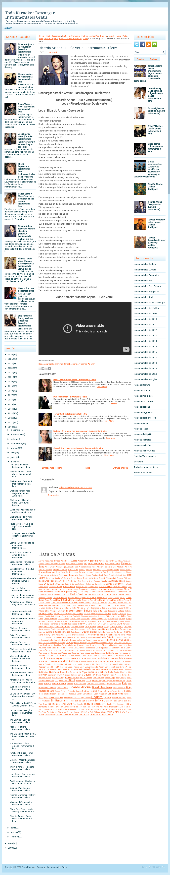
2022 (10, 372)
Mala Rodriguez (85, 658)
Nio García (70, 672)
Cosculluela (122, 592)
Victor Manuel (58, 709)
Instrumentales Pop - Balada (94, 36)
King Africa (50, 637)
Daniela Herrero (60, 597)
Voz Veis (42, 712)
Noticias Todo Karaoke (145, 456)
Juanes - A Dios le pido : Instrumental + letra (21, 612)
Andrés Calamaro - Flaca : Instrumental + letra (22, 673)
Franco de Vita (104, 613)
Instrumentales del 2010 (145, 319)
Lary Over (118, 643)
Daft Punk (92, 595)
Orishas (66, 675)
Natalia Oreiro (56, 669)
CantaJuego (43, 587)
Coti (129, 591)
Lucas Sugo (86, 655)
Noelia (110, 672)
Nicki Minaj (43, 672)
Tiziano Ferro (54, 707)
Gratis (64, 36)
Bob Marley (68, 581)
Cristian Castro (46, 594)
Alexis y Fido (102, 567)
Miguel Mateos (73, 667)
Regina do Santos (114, 684)
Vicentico (47, 709)
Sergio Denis (86, 697)
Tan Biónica (53, 704)
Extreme (128, 611)
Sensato (67, 697)
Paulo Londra (86, 678)
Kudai (64, 637)
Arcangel (121, 572)
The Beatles (97, 704)
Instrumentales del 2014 (145, 341)
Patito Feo (126, 675)
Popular (140, 59)
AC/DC (41, 561)
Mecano (113, 664)
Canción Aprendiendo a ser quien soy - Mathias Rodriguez (156, 242)
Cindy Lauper (78, 592)
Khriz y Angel (126, 635)
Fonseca (93, 614)
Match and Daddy (75, 664)
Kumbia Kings (87, 637)
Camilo (117, 583)
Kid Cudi (42, 637)
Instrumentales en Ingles (145, 379)
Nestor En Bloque (124, 669)
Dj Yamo (46, 603)
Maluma (105, 658)
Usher (122, 707)
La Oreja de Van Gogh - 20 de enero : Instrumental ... (22, 696)
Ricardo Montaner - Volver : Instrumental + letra (23, 796)
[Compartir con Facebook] (49, 368)
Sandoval (72, 694)
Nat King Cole (44, 669)
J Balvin (81, 624)
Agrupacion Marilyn (107, 561)
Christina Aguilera (63, 591)
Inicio (8, 28)
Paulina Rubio (72, 677)
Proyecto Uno (110, 681)
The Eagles (108, 704)
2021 (10, 377)
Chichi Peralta (103, 589)
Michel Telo (62, 667)
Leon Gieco (102, 645)
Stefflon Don (122, 701)
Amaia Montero (60, 569)
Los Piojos (62, 653)
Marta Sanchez (45, 664)
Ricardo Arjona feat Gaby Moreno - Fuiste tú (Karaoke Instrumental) (26, 231)
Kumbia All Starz (74, 637)
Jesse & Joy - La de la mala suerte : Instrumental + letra (78, 448)
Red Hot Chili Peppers (96, 684)
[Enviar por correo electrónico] (40, 368)
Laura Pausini (77, 645)
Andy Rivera (60, 572)
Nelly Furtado (102, 669)
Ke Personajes (95, 634)
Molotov (101, 667)
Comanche (113, 592)
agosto (14, 448)
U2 (118, 707)
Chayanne (83, 589)
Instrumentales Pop (143, 280)
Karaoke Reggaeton (143, 412)
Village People (81, 709)
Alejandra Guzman (74, 563)
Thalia (87, 703)
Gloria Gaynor (63, 619)
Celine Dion (67, 589)
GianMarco (85, 616)
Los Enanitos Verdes (83, 650)
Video (85, 38)
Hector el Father (118, 621)
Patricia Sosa (45, 678)
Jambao (106, 624)
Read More (102, 386)
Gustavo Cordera (80, 621)
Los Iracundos (108, 650)
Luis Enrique (114, 655)
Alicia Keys (112, 567)
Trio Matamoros (102, 707)
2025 (10, 359)
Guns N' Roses (53, 621)
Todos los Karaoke (143, 472)
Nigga (63, 672)
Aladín (41, 564)
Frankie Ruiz (50, 616)
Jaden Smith (97, 624)
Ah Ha (118, 561)
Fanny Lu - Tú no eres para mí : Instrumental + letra (22, 596)
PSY (93, 675)
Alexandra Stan (72, 567)
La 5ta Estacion (107, 637)
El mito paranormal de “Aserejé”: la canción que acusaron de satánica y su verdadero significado (148, 169)
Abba (47, 561)
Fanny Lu (58, 613)
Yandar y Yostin (55, 714)
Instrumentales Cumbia (145, 269)
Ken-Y (104, 635)
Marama (58, 661)
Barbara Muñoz (70, 578)
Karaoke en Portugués (144, 450)
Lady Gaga (71, 642)
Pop (41, 38)
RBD (41, 683)
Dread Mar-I (112, 603)
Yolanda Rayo (84, 714)
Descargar (56, 36)
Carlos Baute (69, 586)
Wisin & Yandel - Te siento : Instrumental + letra (22, 768)
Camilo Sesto (126, 584)
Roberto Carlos (75, 691)
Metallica (120, 664)
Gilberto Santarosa (113, 616)
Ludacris (104, 655)
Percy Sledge (121, 678)
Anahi (116, 569)
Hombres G (55, 624)
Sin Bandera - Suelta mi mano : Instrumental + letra (21, 484)
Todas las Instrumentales (70, 38)
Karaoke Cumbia (142, 390)
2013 (10, 413)
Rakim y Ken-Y (59, 683)
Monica (107, 667)
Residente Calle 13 (47, 687)
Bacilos (95, 575)
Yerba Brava (73, 714)
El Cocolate (106, 605)
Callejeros (90, 584)
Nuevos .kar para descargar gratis (26, 289)
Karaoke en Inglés (142, 439)
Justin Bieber (89, 631)
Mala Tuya (96, 658)
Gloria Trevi (75, 619)
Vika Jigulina (70, 709)
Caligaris (81, 584)
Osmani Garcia (77, 675)
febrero (14, 836)
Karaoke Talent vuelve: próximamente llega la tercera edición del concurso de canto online (148, 73)
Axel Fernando (71, 575)
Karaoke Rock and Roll (145, 418)
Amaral (82, 570)
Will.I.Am (85, 712)
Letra (119, 36)
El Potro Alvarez (76, 608)
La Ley (79, 640)
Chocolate (49, 592)
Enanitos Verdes (74, 611)
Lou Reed (70, 655)
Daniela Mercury (75, 598)
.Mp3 (48, 36)
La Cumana (43, 640)
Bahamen (50, 578)
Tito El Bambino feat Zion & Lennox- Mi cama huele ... (23, 736)
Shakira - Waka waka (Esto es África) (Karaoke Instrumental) (26, 262)
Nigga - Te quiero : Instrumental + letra (20, 728)
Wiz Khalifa (126, 712)
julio (13, 452)
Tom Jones (64, 707)
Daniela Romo (89, 597)
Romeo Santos (105, 691)
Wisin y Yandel (114, 712)
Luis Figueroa (125, 655)
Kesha (111, 634)
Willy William (95, 712)
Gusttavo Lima (94, 621)
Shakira (97, 697)
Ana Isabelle (107, 570)
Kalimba (101, 632)
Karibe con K (119, 632)
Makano (74, 658)
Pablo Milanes (115, 675)
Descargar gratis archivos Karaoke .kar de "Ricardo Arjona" (67, 364)
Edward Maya (76, 605)
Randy (70, 684)
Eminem (61, 611)
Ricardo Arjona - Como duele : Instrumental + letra (21, 474)
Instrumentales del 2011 (145, 324)
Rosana (127, 691)
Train (92, 707)
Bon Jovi (77, 581)
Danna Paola (102, 598)
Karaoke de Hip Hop (143, 434)
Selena (45, 697)
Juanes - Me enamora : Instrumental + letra (20, 688)
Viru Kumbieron (124, 709)
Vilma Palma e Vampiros (99, 709)
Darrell (122, 598)
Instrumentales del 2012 (145, 330)
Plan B (88, 681)
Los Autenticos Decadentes (84, 648)
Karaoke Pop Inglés (143, 396)
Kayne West (60, 635)
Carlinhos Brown (55, 587)
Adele (74, 561)
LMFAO (96, 637)
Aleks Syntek (50, 567)
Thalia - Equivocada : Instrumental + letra (25, 168)
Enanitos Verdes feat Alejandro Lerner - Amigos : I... (20, 493)
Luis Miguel (56, 658)
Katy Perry (50, 635)
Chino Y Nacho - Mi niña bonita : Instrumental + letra (25, 78)
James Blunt (116, 624)
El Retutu (103, 608)
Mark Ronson (116, 661)
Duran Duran (123, 603)
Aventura (45, 575)
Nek (93, 669)
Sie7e (108, 697)
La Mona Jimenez (90, 640)
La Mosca (102, 640)
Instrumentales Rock (144, 297)
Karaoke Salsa (141, 423)
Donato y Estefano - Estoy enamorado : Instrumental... (22, 621)
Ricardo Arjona (51, 38)
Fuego (58, 616)
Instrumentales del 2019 (145, 368)
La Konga (71, 640)
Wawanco (62, 712)
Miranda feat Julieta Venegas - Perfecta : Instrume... (20, 658)
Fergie (71, 614)
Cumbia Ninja (59, 595)
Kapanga (109, 632)
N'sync (123, 667)
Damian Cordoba (124, 595)
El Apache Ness (88, 605)
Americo (89, 570)
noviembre (16, 434)
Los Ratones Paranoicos (79, 653)
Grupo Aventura (97, 619)
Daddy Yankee (78, 594)
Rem (129, 684)
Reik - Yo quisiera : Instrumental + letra (20, 636)
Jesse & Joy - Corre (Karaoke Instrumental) (25, 136)
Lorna (125, 645)
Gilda (123, 616)
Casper (48, 589)
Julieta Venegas (62, 632)
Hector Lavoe (107, 621)
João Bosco (91, 629)
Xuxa (47, 714)
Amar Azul (73, 569)
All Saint (128, 567)
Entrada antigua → (121, 468)
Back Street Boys (106, 575)
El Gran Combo (45, 608)
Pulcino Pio (120, 681)
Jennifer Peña (77, 626)
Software (99, 700)
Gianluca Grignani (97, 616)
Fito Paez (78, 613)
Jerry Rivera (90, 626)
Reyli (66, 688)
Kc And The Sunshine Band (76, 635)
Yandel (65, 714)
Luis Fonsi (44, 658)
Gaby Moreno (67, 616)
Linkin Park (112, 645)
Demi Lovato (75, 600)
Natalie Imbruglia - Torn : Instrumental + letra (21, 754)
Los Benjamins (102, 648)
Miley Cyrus (85, 667)
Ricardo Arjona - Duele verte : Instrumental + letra (21, 818)
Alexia (94, 567)
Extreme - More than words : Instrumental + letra (22, 761)
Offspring (123, 672)
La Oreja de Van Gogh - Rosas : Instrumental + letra (21, 713)
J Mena (89, 624)
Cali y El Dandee (71, 584)
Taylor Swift (66, 704)
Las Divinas (126, 643)
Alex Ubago (61, 567)
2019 (10, 386)
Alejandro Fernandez (94, 563)
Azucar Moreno (85, 575)
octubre (14, 439)
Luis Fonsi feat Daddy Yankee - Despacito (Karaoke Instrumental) (25, 320)
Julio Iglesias (76, 632)
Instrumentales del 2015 (145, 346)
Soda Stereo (88, 700)
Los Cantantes (55, 650)
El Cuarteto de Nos (118, 605)
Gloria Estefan (50, 619)
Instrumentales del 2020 (145, 374)
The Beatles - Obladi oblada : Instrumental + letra (22, 746)
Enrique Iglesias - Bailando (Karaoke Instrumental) (156, 111)
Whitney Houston (73, 712)
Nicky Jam (54, 672)
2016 (10, 399)
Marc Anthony (70, 661)
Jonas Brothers (51, 629)
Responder (53, 495)
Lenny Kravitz (90, 645)
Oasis (116, 672)
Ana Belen (97, 570)
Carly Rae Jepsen (120, 587)
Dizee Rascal (124, 600)
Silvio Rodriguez (119, 697)
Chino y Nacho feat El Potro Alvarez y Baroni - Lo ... (23, 704)
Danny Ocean (113, 598)
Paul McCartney (58, 678)
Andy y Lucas (72, 572)
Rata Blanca (80, 684)
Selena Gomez (56, 697)
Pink (56, 681)
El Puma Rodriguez (91, 608)
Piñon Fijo (80, 681)
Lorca (120, 645)
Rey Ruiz (60, 688)
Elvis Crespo (51, 611)
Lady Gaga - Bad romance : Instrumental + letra (23, 775)
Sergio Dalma (75, 697)
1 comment (51, 52)
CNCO (46, 584)
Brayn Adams (94, 581)
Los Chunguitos (68, 650)
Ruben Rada (56, 694)
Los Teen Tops (52, 655)
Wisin (103, 712)
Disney (115, 600)
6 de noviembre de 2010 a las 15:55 (75, 487)
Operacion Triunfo (55, 675)
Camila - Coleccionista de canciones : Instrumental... (22, 545)
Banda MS (59, 578)
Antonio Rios (101, 572)
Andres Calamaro (47, 572)
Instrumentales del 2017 (145, 357)
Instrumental (74, 36)
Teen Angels (78, 704)
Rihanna (50, 691)
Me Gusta (104, 664)
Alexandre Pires (85, 567)
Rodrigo (85, 691)
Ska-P (68, 701)
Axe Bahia (59, 575)
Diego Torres (105, 600)
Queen (128, 681)
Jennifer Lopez (62, 626)
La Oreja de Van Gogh (118, 640)
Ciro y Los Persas (91, 592)
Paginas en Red (159, 867)
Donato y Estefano (69, 603)
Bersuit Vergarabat (107, 578)
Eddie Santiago (53, 605)
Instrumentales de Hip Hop (147, 308)
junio (13, 457)
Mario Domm (104, 661)
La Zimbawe (60, 643)
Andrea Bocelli (125, 570)
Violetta (114, 709)
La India (63, 640)
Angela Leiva (85, 572)
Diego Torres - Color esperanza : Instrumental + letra (26, 108)
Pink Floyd (63, 681)
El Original (56, 608)
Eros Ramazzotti (110, 611)
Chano (75, 589)
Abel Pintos (54, 561)
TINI (129, 700)
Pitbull (71, 680)
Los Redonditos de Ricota (102, 653)
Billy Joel (127, 578)
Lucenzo (96, 655)
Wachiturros (52, 712)
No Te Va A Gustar (85, 672)
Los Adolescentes (65, 648)
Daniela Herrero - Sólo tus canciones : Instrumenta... (22, 571)
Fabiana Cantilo (46, 613)
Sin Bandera (58, 700)
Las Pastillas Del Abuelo (60, 645)
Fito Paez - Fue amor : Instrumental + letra (20, 465)
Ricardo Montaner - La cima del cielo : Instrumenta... (20, 555)
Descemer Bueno (88, 600)
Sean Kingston (100, 694)
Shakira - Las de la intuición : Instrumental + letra (23, 650)
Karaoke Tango (141, 429)
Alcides (61, 563)
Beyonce (120, 578)
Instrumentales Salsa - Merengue (149, 302)
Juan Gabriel (103, 629)
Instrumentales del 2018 (145, 363)
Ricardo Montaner (102, 687)
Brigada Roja (105, 581)
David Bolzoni (50, 600)
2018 (10, 390)
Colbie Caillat (103, 592)
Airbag (124, 561)
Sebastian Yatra (115, 693)
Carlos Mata (93, 587)
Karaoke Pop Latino (143, 401)
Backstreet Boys (119, 575)
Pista (125, 36)
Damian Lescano (45, 598)
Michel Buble (52, 667)
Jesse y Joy (103, 626)
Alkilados (121, 567)
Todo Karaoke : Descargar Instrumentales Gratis (30, 15)
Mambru (115, 658)
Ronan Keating (118, 691)
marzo (14, 832)
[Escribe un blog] (43, 368)
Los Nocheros (121, 650)
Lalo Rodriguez (93, 643)
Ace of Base (65, 561)
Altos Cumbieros (45, 570)
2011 (10, 422)
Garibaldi (76, 616)
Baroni (79, 578)
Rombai (93, 691)
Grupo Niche (109, 619)
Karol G (42, 634)
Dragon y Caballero (99, 603)
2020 (10, 381)
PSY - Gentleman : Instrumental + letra (70, 397)
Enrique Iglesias (93, 610)
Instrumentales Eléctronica (146, 275)
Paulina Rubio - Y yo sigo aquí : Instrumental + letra (21, 526)
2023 (10, 368)
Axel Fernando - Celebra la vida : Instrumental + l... (22, 782)
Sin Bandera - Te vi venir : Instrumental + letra (21, 518)
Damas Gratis (110, 594)
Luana (77, 655)
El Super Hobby (123, 608)
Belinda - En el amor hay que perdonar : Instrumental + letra (80, 431)
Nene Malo (113, 669)
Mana (122, 658)
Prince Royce (98, 680)
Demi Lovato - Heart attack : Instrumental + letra (74, 379)
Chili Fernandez (116, 589)
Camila (109, 584)
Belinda (94, 578)
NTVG (128, 667)
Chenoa (92, 589)
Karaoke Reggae (142, 407)
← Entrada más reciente (51, 468)
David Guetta (62, 600)
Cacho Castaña (57, 584)
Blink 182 (59, 581)
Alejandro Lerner (112, 563)
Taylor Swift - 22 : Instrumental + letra (70, 414)
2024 (10, 363)
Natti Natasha (85, 669)
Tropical (113, 706)
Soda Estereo (76, 701)
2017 (10, 395)
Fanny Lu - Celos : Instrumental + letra (20, 589)
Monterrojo (115, 667)
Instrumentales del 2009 (145, 313)
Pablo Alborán (102, 675)
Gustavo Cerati (67, 621)
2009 (10, 843)
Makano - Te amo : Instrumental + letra (20, 643)
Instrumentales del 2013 (145, 335)
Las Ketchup (44, 645)
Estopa (121, 611)
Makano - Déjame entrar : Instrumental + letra (22, 803)
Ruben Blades (44, 694)
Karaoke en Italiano (143, 445)
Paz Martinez (98, 678)
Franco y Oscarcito (119, 614)
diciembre (15, 430)
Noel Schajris (101, 672)
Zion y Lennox (106, 714)
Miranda (94, 667)
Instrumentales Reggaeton (146, 291)
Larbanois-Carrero (106, 643)
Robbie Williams (61, 691)
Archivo (153, 59)
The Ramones (118, 704)
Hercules (45, 624)
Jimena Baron (116, 626)
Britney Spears (118, 581)
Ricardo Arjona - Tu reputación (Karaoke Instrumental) (26, 48)
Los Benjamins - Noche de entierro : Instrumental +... (22, 536)
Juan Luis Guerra (118, 629)
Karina (128, 632)
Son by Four (111, 701)
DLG (67, 595)
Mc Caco (95, 664)
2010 (10, 427)
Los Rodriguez (121, 653)
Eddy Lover (65, 605)
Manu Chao (48, 661)
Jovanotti (83, 629)
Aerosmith (82, 561)
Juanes (49, 631)
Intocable (64, 624)
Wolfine (41, 714)
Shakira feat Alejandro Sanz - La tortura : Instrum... (20, 502)
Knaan (58, 637)
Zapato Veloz (95, 714)
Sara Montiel (88, 694)
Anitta (93, 572)
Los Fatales (97, 650)
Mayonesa (87, 664)
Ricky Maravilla (119, 688)
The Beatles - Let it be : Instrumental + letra (20, 721)
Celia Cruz (57, 589)
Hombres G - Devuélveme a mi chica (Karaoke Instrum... (23, 581)
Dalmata (99, 595)
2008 (10, 848)
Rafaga (47, 683)
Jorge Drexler (63, 629)
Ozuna (87, 674)
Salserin (65, 694)
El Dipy (128, 605)
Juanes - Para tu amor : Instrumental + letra (20, 789)
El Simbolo (112, 608)
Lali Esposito (81, 643)
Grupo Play (120, 619)
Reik (124, 683)
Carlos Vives (105, 586)
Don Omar (56, 602)
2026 (10, 354)
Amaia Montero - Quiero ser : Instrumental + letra (22, 681)
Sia (105, 697)
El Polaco (65, 608)
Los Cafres (43, 650)
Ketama (117, 635)
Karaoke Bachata (142, 385)
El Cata (98, 605)
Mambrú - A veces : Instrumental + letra (20, 666)
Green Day (85, 619)
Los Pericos (52, 653)
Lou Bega (62, 655)
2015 (10, 404)
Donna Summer (85, 603)
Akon (129, 561)
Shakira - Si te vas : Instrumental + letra (20, 629)
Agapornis (93, 561)
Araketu (115, 572)
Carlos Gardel (82, 587)
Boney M (85, 581)
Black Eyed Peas (46, 581)
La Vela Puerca (49, 643)
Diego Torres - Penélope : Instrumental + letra (22, 563)
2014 (10, 409)
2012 (10, 418)
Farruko (65, 614)
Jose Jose (74, 629)
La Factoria (53, 640)
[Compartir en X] (46, 368)
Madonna (66, 658)
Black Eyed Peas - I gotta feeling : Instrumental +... (22, 810)
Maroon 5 (127, 661)
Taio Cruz (43, 704)
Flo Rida (87, 614)
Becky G (87, 578)
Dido (97, 600)
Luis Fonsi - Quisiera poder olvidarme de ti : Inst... (22, 510)
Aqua (109, 572)
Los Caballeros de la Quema (120, 648)
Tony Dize (73, 707)
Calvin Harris (100, 584)
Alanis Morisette (51, 564)
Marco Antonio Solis (88, 661)
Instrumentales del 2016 (145, 352)
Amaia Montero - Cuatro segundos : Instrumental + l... (22, 604)
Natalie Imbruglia (70, 669)
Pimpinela (49, 681)
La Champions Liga (123, 637)
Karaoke (111, 36)
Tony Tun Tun (84, 707)
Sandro (79, 694)
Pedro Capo (110, 678)
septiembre (16, 443)
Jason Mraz (49, 626)
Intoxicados (72, 624)
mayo (13, 461)
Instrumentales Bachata (145, 264)
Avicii (52, 575)
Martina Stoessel (60, 664)
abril (13, 827)
